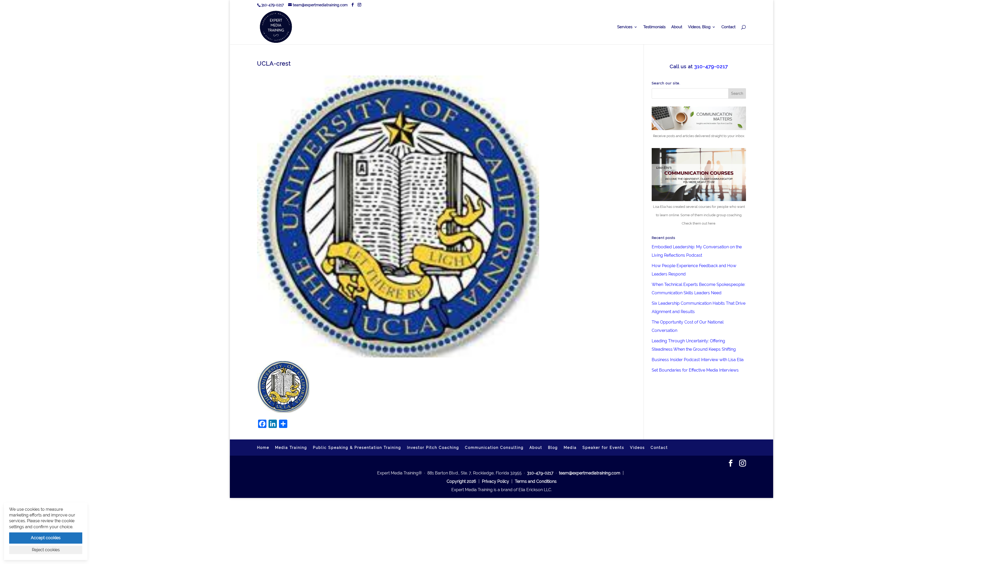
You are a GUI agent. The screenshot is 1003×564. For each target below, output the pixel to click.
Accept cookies (46, 537)
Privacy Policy (495, 481)
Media (570, 447)
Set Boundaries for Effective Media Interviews (695, 370)
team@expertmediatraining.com (589, 473)
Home (263, 447)
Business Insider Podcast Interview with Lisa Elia (698, 359)
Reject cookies (46, 549)
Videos (637, 447)
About (676, 27)
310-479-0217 (272, 5)
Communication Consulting (494, 447)
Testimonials (654, 27)
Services (624, 27)
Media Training (291, 447)
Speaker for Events (603, 447)
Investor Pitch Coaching (433, 447)
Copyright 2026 (461, 481)
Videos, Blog (699, 27)
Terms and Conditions (536, 481)
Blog (553, 447)
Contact (728, 27)
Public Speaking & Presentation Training (357, 447)
